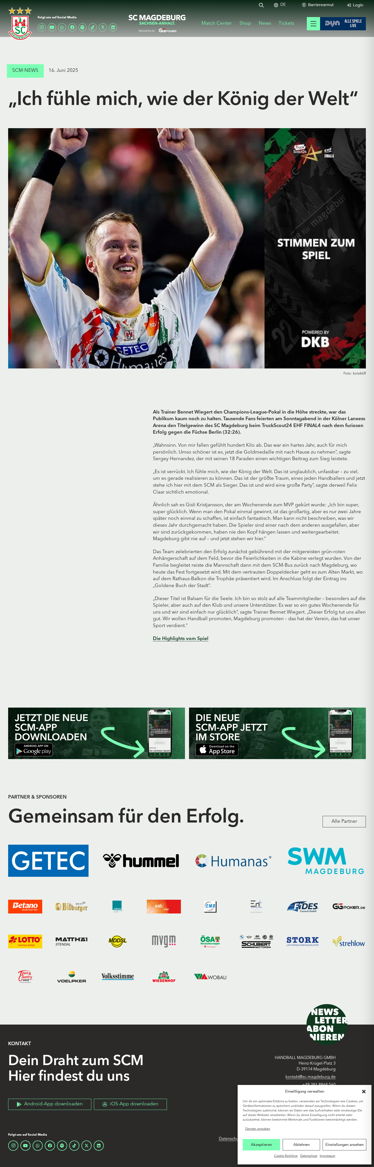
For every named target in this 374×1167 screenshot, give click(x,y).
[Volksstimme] (118, 976)
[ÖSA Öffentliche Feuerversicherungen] (210, 941)
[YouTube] (52, 27)
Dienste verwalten (257, 1129)
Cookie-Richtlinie (286, 1156)
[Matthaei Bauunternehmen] (71, 941)
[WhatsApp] (62, 27)
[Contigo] (118, 906)
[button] (363, 1091)
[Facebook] (72, 27)
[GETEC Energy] (48, 861)
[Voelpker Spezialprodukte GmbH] (71, 976)
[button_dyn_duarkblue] (343, 23)
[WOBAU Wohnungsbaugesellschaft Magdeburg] (210, 976)
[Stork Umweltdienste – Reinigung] (303, 941)
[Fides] (303, 906)
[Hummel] (141, 861)
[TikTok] (93, 27)
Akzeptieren (261, 1144)
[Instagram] (42, 27)
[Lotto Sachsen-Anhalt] (25, 941)
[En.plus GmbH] (256, 906)
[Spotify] (82, 27)
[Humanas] (233, 861)
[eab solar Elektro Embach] (164, 906)
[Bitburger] (71, 906)
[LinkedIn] (113, 27)
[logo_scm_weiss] (20, 23)
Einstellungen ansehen (344, 1144)
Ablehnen (301, 1144)
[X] (103, 27)
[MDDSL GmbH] (118, 941)
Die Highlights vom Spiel (180, 638)
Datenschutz (308, 1156)
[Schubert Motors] (256, 941)
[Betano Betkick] (25, 906)
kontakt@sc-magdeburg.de (310, 1077)
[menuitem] (283, 5)
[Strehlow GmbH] (349, 941)
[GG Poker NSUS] (349, 906)
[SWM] (326, 861)
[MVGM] (164, 941)
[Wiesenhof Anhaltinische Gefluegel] (164, 976)
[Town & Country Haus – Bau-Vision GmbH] (25, 976)
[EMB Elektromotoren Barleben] (210, 906)
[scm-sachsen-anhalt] (157, 24)
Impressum (327, 1156)
